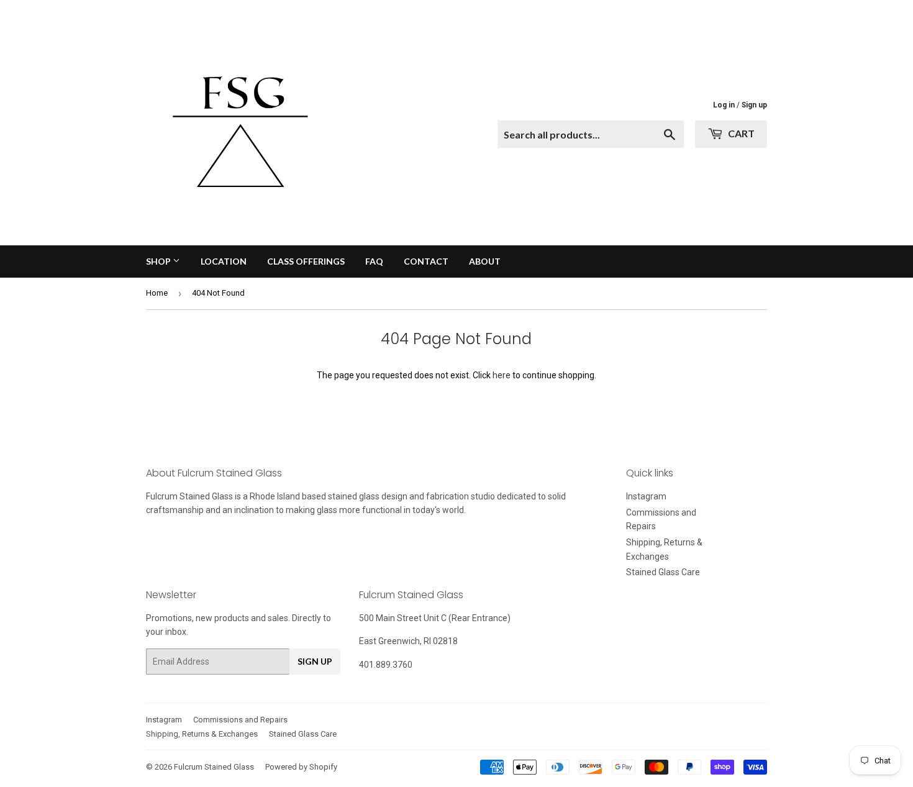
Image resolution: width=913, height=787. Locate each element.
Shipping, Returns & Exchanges (202, 734)
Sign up (754, 105)
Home (157, 293)
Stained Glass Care (663, 572)
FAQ (374, 261)
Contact (426, 261)
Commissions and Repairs (240, 719)
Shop (159, 261)
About (485, 261)
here (502, 375)
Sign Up (315, 661)
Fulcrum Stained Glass (214, 766)
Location (224, 261)
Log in (724, 105)
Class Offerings (306, 261)
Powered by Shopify (301, 766)
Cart (740, 133)
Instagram (646, 496)
